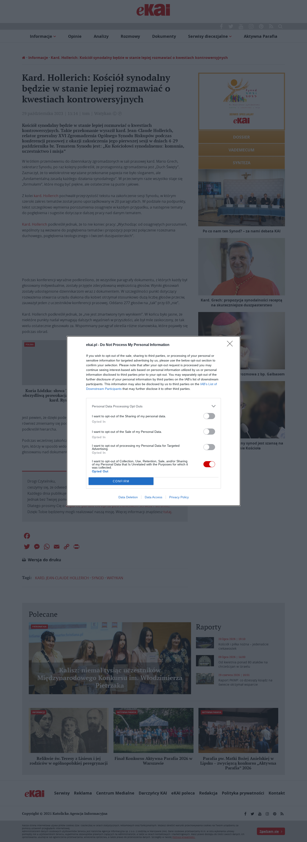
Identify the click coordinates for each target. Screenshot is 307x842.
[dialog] (153, 421)
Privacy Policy (179, 497)
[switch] (209, 416)
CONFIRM (121, 481)
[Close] (231, 345)
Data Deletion (128, 497)
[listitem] (153, 406)
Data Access (153, 497)
